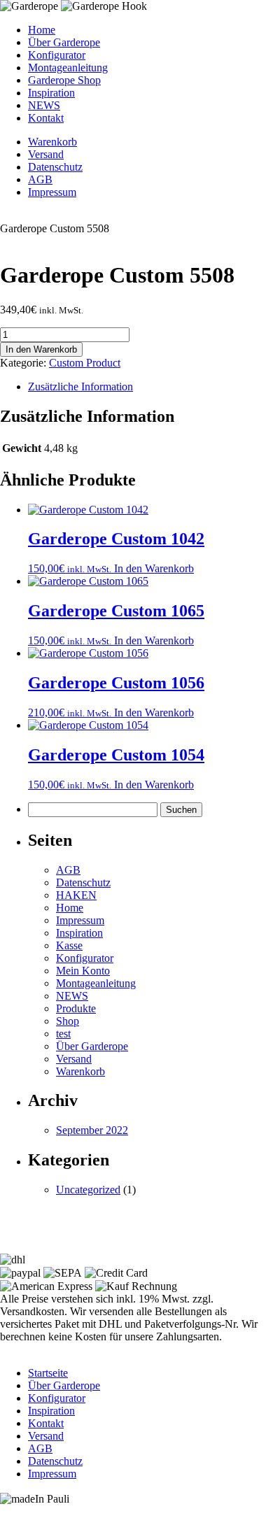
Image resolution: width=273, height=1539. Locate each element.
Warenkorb (52, 142)
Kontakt (46, 118)
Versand (46, 154)
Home (41, 30)
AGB (40, 179)
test (63, 1034)
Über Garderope (64, 42)
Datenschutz (55, 167)
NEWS (44, 105)
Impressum (52, 192)
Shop (67, 1021)
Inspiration (51, 93)
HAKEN (76, 895)
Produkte (76, 1008)
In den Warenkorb (41, 349)
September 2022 (92, 1130)
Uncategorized (88, 1190)
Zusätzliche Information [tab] (80, 386)
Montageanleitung (68, 67)
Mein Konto (83, 971)
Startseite (48, 1373)
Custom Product (84, 363)
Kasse (69, 945)
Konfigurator (56, 55)
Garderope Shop (64, 80)
